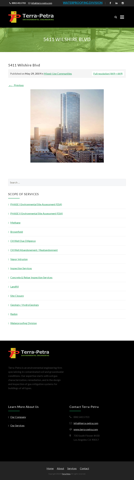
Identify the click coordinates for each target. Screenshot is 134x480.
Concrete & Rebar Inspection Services (31, 277)
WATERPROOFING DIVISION (82, 3)
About (60, 468)
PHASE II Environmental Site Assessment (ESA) (36, 213)
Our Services (17, 425)
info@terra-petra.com (41, 3)
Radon (13, 313)
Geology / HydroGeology (24, 304)
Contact (84, 468)
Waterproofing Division (23, 323)
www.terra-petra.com (86, 429)
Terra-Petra (66, 474)
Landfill (14, 286)
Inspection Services (21, 268)
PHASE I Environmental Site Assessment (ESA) (36, 204)
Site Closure (17, 295)
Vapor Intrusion (19, 259)
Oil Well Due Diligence (23, 240)
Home (50, 468)
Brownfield (16, 231)
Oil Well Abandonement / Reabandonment (34, 250)
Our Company (18, 416)
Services (72, 468)
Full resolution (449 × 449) (108, 73)
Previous (16, 85)
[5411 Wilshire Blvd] (67, 125)
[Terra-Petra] (31, 17)
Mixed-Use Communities (58, 73)
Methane (15, 222)
